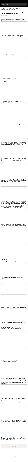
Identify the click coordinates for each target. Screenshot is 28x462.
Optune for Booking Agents (9, 8)
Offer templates (18, 437)
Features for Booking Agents (16, 8)
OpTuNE (12, 456)
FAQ (16, 78)
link (15, 328)
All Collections (3, 8)
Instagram (15, 456)
